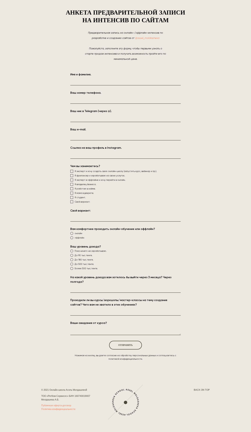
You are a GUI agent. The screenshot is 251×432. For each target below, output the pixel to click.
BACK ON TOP (202, 390)
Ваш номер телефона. (85, 92)
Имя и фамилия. (80, 74)
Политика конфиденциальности (58, 409)
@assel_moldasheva (147, 37)
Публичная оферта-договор (56, 405)
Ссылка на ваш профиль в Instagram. (96, 147)
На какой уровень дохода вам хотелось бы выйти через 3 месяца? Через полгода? (120, 279)
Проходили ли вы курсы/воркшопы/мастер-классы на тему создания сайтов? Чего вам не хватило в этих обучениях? (118, 302)
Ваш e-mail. (78, 129)
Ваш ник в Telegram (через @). (91, 111)
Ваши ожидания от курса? (88, 323)
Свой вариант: (80, 210)
